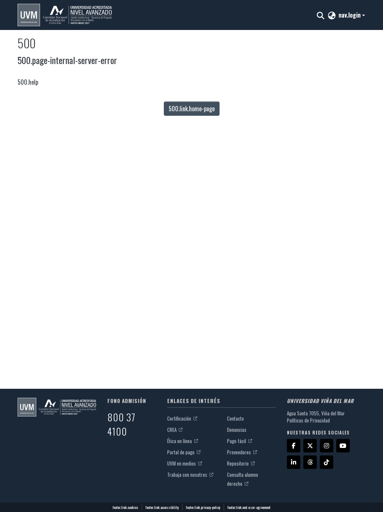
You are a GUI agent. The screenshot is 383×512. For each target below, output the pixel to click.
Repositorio (238, 463)
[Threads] (310, 462)
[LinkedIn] (293, 462)
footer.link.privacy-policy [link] (203, 507)
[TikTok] (326, 462)
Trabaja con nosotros (187, 474)
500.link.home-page (192, 108)
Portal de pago (181, 452)
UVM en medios (182, 463)
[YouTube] (343, 445)
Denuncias (236, 429)
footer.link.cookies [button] (125, 507)
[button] (65, 15)
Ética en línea (180, 441)
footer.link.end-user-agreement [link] (248, 507)
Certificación (179, 418)
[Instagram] (326, 445)
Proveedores (239, 452)
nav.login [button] (350, 14)
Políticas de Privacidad (308, 420)
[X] (310, 445)
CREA (172, 429)
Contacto (235, 418)
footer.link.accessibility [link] (162, 507)
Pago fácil (237, 441)
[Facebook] (293, 445)
